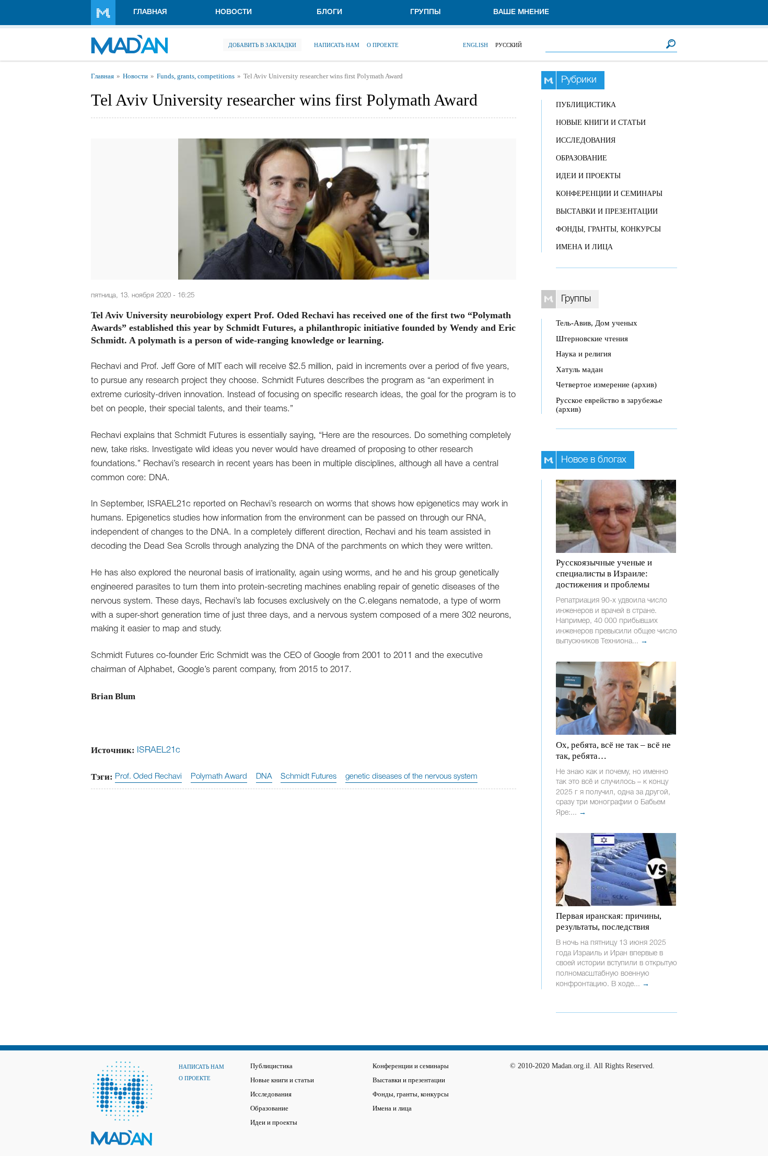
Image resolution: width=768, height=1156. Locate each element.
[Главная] (129, 39)
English (475, 45)
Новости (233, 12)
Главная (150, 12)
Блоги (329, 12)
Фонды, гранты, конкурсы (608, 229)
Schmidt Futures (308, 776)
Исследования (585, 140)
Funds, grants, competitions (196, 76)
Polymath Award (219, 776)
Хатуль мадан (579, 369)
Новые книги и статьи (601, 122)
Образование (581, 158)
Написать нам (336, 45)
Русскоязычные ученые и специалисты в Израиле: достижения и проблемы (604, 573)
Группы (425, 12)
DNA (264, 776)
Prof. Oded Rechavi (148, 776)
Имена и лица (584, 247)
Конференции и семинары (609, 194)
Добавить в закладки (262, 45)
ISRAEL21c (158, 750)
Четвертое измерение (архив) (606, 384)
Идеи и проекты (588, 176)
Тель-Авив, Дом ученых (596, 323)
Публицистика (586, 105)
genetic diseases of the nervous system (411, 776)
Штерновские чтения (592, 338)
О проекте (383, 45)
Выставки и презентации (607, 211)
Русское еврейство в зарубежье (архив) (609, 404)
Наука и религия (583, 354)
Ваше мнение (521, 12)
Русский (508, 45)
